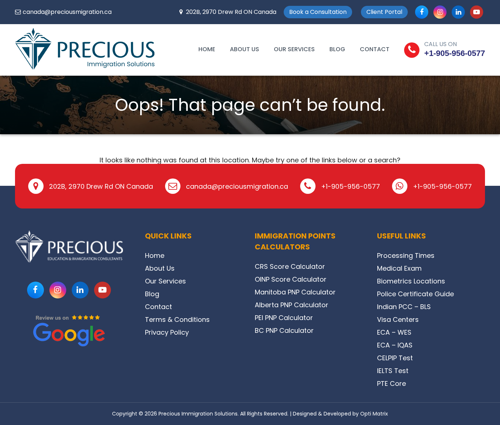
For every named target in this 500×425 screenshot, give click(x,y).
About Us (244, 49)
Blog (337, 49)
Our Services (294, 49)
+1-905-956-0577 (454, 53)
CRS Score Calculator (290, 266)
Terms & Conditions (177, 319)
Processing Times (405, 255)
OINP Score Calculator (291, 279)
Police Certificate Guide (415, 293)
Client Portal (384, 12)
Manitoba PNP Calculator (295, 292)
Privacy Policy (167, 332)
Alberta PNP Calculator (291, 304)
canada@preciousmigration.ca (67, 12)
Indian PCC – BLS (404, 306)
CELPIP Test (395, 357)
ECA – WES (394, 332)
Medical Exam (399, 268)
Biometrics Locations (411, 281)
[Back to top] (484, 403)
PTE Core (391, 383)
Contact (374, 49)
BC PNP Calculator (284, 330)
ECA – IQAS (395, 345)
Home (206, 49)
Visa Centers (398, 319)
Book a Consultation (318, 12)
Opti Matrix (374, 413)
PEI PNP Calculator (284, 317)
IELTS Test (392, 370)
